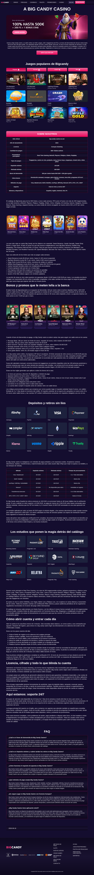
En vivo (35, 69)
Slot (77, 69)
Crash (56, 69)
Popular (15, 69)
